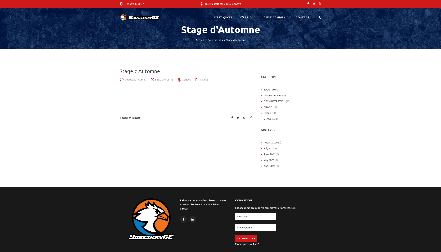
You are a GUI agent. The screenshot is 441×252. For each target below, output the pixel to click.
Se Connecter (246, 238)
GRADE (270, 107)
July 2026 (271, 148)
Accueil (200, 40)
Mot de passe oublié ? (247, 244)
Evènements (215, 40)
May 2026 (271, 160)
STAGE (204, 79)
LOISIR (270, 112)
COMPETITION (275, 95)
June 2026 (271, 154)
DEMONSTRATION (277, 101)
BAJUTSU (272, 89)
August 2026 (272, 142)
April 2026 (271, 165)
